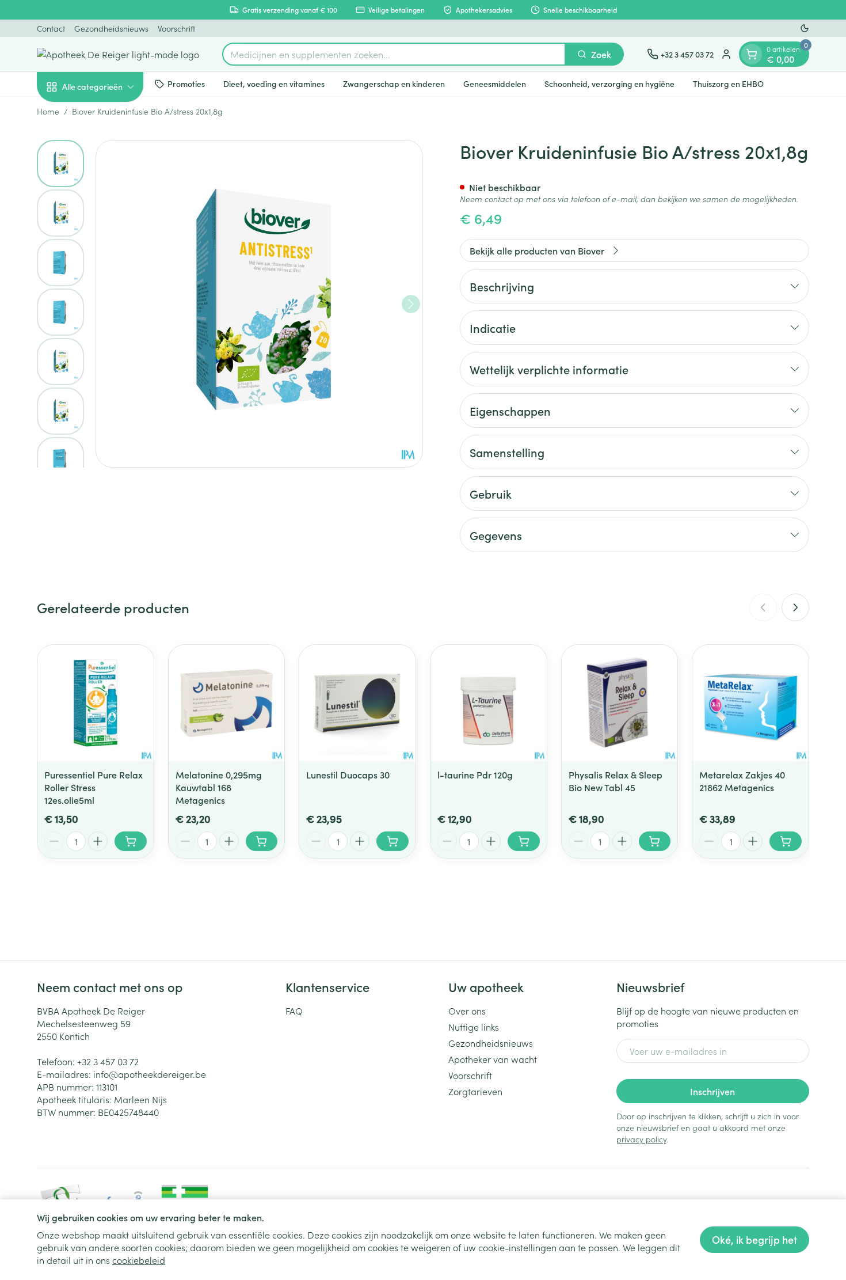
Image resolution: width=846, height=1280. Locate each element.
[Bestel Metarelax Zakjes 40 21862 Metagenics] (785, 841)
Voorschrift (176, 28)
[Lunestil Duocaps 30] (357, 703)
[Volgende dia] (795, 607)
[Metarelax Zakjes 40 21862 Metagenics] (750, 703)
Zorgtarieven (475, 1091)
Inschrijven (712, 1091)
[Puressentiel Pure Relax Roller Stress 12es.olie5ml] (95, 703)
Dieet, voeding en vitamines (274, 83)
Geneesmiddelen (494, 83)
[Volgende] (411, 304)
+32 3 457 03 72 (108, 1061)
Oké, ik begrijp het (754, 1239)
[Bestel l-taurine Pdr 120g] (524, 841)
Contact (51, 28)
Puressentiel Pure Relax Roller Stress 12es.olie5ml (93, 787)
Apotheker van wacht (492, 1059)
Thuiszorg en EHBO (728, 83)
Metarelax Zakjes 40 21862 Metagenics (742, 780)
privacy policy (641, 1139)
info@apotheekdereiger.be (149, 1074)
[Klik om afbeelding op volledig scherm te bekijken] (259, 303)
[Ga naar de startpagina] (118, 54)
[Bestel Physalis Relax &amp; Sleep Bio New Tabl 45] (655, 841)
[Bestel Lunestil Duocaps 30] (392, 841)
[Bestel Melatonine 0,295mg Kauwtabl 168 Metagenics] (262, 841)
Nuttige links (473, 1026)
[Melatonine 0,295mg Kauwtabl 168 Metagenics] (227, 703)
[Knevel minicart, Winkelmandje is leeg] (751, 54)
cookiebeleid (138, 1260)
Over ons (467, 1010)
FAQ (294, 1010)
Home (48, 111)
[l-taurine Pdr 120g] (488, 703)
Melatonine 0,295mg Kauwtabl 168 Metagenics (219, 787)
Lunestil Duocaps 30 (348, 774)
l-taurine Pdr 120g (475, 774)
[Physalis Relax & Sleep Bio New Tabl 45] (620, 703)
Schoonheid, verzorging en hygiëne (609, 83)
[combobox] (394, 54)
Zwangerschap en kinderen (394, 83)
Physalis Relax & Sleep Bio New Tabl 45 (615, 780)
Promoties (186, 83)
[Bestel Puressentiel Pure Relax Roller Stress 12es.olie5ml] (131, 841)
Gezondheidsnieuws (111, 28)
